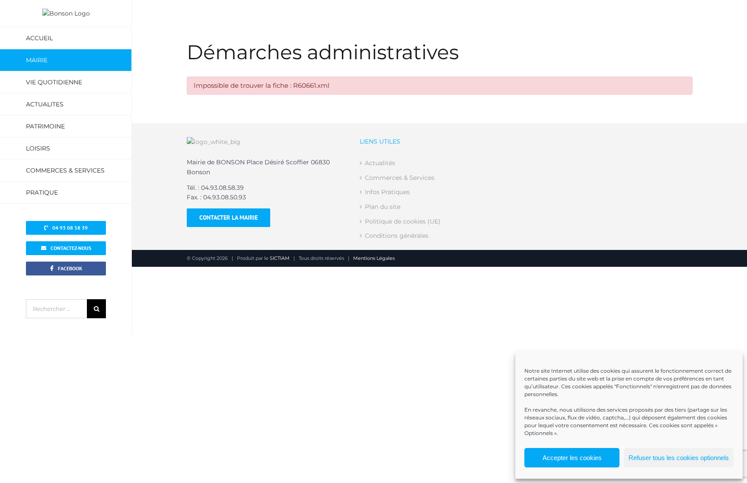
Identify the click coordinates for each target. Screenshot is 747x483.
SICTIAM (280, 258)
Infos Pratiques (387, 192)
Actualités (380, 163)
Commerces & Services (399, 178)
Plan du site (382, 207)
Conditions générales (396, 236)
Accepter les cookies (572, 457)
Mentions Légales (374, 258)
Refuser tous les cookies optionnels (679, 457)
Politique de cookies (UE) (403, 221)
